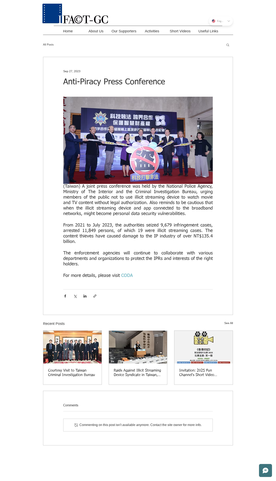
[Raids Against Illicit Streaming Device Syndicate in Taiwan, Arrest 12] (138, 347)
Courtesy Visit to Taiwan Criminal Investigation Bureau (71, 373)
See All (228, 323)
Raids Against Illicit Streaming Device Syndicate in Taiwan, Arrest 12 (137, 373)
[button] (228, 44)
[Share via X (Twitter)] (75, 296)
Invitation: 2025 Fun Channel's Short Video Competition (196, 373)
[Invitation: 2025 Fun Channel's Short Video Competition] (203, 347)
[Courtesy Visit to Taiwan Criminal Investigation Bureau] (72, 347)
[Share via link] (95, 296)
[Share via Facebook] (65, 296)
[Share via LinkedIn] (85, 296)
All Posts (48, 44)
